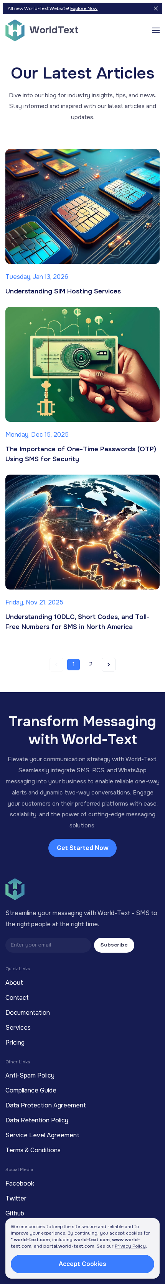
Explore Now (83, 8)
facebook (19, 1183)
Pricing (15, 1042)
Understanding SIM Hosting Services (63, 291)
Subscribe (114, 945)
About (14, 983)
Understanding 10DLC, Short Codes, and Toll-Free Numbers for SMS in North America (77, 622)
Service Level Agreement (42, 1135)
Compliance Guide (30, 1090)
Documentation (27, 1013)
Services (18, 1028)
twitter (15, 1198)
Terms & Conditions (33, 1150)
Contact (17, 998)
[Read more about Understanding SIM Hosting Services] (82, 206)
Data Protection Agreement (45, 1105)
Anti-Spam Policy (29, 1075)
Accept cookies (82, 1264)
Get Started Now (83, 848)
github (14, 1213)
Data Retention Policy (36, 1120)
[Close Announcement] (155, 9)
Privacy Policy (130, 1246)
